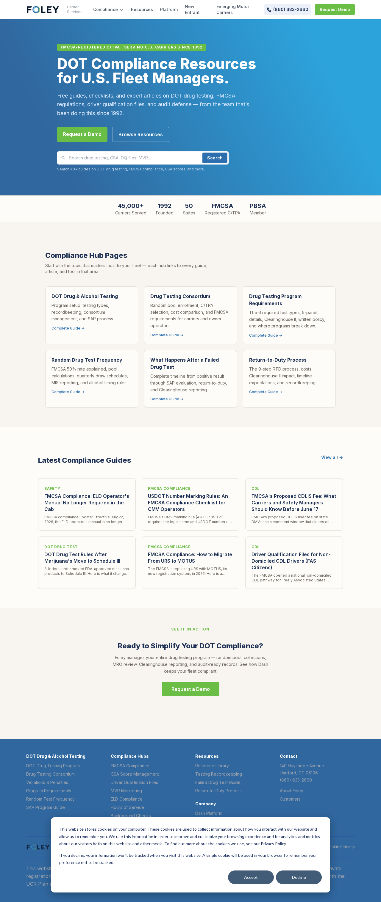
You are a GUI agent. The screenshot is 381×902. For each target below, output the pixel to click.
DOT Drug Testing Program (53, 765)
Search (215, 157)
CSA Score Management (135, 773)
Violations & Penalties (47, 782)
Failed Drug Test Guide (218, 782)
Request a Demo (82, 134)
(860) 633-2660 (296, 779)
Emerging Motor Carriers (232, 9)
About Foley (291, 790)
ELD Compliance (127, 798)
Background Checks (131, 815)
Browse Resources (140, 134)
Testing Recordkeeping (218, 773)
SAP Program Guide (45, 807)
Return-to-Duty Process (218, 790)
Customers (290, 798)
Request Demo (335, 9)
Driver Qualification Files (134, 782)
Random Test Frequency (50, 798)
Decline (299, 877)
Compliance (105, 9)
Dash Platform (208, 813)
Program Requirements (48, 790)
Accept (251, 877)
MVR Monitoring (126, 790)
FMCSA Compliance (130, 765)
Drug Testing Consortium (50, 773)
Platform (169, 9)
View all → (332, 457)
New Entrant (192, 9)
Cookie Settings (341, 847)
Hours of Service (127, 807)
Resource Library (212, 765)
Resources (142, 9)
